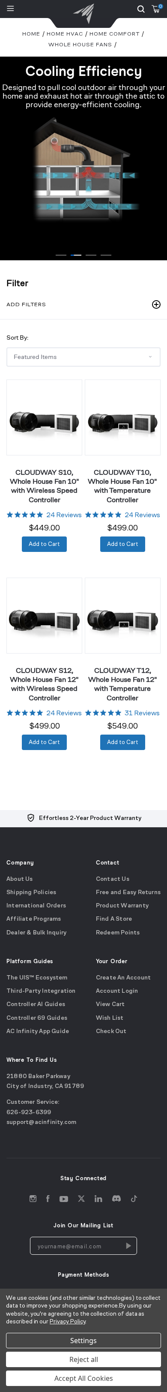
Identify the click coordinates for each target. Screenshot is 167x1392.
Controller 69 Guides (36, 1018)
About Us (19, 879)
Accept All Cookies (83, 1378)
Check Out (111, 1031)
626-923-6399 (28, 1112)
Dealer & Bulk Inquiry (36, 932)
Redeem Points (118, 932)
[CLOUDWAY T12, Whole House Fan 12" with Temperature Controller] (122, 615)
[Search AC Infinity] (141, 9)
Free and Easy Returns (128, 892)
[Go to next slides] (158, 149)
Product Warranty (122, 906)
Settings (83, 1340)
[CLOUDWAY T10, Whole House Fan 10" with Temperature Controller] (122, 417)
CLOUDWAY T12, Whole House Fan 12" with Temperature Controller (122, 684)
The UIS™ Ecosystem (37, 977)
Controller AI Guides (35, 1004)
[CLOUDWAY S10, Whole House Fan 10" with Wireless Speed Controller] (44, 417)
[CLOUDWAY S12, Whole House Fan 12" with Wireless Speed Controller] (44, 615)
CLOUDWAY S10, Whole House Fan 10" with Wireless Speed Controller (44, 485)
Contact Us (112, 879)
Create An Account (123, 977)
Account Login (117, 991)
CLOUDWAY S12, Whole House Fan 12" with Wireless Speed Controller (44, 684)
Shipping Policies (31, 892)
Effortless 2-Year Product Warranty (90, 818)
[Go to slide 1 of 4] (61, 255)
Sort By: (17, 337)
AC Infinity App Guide (37, 1031)
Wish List (110, 1018)
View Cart (110, 1004)
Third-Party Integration (41, 991)
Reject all (83, 1359)
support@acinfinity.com (41, 1122)
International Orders (36, 906)
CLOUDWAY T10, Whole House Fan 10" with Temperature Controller (122, 485)
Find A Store (114, 919)
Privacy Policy (67, 1322)
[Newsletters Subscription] (128, 1245)
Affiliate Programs (33, 919)
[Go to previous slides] (8, 149)
